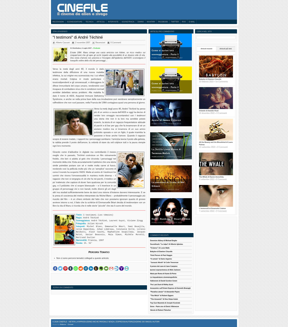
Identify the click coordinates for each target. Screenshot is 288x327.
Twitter (175, 22)
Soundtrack (128, 22)
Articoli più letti (226, 49)
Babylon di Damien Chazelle (210, 79)
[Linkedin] (91, 268)
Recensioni (58, 22)
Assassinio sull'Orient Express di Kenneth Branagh (170, 288)
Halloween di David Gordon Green (163, 281)
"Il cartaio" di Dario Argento (161, 259)
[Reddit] (80, 268)
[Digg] (86, 268)
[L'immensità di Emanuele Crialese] (216, 206)
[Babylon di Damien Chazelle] (216, 77)
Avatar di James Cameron (166, 120)
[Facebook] (55, 268)
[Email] (106, 268)
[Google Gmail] (111, 268)
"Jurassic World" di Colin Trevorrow (164, 262)
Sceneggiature (74, 22)
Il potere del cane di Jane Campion (163, 266)
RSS (184, 22)
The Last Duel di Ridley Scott (161, 284)
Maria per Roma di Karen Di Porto (163, 273)
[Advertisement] (99, 278)
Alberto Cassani (63, 42)
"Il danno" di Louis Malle (160, 248)
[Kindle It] (96, 268)
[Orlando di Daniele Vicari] (216, 108)
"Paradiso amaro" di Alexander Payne (165, 292)
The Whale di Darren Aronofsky (211, 177)
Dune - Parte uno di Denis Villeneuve (164, 306)
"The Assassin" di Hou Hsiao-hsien (164, 299)
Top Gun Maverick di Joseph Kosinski (165, 303)
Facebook (163, 22)
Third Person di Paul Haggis (161, 255)
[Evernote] (101, 268)
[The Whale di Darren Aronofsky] (216, 175)
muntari (151, 22)
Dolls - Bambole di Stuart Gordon (171, 219)
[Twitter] (60, 268)
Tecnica (89, 22)
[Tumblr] (70, 268)
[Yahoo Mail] (121, 268)
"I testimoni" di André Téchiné (78, 37)
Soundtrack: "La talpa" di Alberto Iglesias (166, 244)
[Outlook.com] (116, 268)
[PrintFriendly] (126, 268)
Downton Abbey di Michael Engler (163, 240)
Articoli (101, 22)
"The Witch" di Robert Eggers (161, 295)
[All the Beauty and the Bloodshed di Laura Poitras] (216, 140)
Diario (141, 22)
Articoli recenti (206, 49)
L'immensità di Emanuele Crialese (212, 208)
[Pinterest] (65, 268)
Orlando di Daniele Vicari (209, 111)
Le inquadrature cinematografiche (163, 277)
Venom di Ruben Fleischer (160, 310)
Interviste (113, 22)
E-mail (192, 22)
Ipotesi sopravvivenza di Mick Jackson (165, 270)
